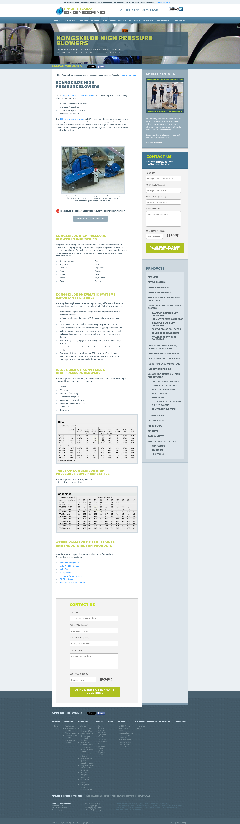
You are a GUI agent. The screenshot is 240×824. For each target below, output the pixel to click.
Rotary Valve (65, 572)
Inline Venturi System (69, 562)
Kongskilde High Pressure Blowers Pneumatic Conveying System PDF (92, 211)
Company (58, 20)
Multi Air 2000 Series (69, 565)
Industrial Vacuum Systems (164, 363)
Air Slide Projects (124, 726)
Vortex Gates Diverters (162, 441)
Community (164, 721)
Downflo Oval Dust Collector (163, 324)
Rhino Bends (155, 425)
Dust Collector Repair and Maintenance (102, 729)
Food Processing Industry (70, 729)
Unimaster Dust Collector (167, 319)
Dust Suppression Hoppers (163, 353)
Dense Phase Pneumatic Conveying (120, 796)
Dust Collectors (94, 796)
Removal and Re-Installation (103, 740)
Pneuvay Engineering (61, 803)
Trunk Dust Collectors (165, 332)
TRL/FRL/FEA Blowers (164, 408)
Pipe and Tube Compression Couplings (164, 299)
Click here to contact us (90, 218)
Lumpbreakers (156, 415)
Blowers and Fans (158, 287)
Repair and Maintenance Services (102, 746)
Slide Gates (158, 445)
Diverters (157, 449)
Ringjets (153, 430)
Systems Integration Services (101, 752)
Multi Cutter (65, 569)
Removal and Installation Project (125, 738)
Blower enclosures (159, 292)
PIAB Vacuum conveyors (84, 773)
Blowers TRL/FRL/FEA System (73, 582)
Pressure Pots (156, 420)
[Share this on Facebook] (101, 67)
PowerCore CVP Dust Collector (164, 338)
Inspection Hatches (159, 368)
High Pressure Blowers (165, 381)
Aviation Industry (71, 726)
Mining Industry (70, 733)
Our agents (134, 20)
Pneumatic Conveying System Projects (126, 734)
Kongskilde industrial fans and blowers (78, 95)
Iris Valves (158, 453)
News (104, 20)
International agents (141, 727)
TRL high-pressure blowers (72, 118)
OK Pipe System (67, 579)
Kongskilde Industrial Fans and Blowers (164, 375)
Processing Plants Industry (71, 736)
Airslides (153, 276)
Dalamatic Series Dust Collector (165, 314)
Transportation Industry (70, 741)
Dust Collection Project (124, 729)
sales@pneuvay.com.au (98, 809)
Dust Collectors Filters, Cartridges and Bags (162, 347)
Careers (56, 726)
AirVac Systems (157, 281)
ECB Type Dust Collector (166, 329)
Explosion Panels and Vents (164, 358)
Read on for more (163, 2)
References (148, 20)
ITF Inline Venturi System (71, 575)
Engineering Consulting (102, 735)
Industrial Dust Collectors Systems (164, 307)
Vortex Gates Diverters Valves (86, 788)
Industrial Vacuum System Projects (125, 743)
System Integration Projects (125, 748)
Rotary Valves (156, 435)
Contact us (180, 20)
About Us (57, 728)
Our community (164, 20)
